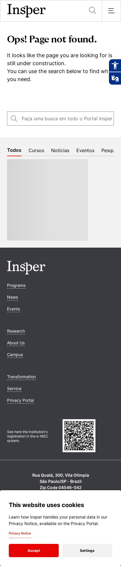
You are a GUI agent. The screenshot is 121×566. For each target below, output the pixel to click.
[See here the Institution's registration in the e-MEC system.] (88, 436)
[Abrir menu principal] (111, 11)
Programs (16, 285)
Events (13, 308)
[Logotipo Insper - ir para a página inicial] (26, 11)
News (12, 297)
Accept (34, 550)
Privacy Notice (20, 533)
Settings (87, 550)
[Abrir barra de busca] (92, 11)
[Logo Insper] (26, 273)
